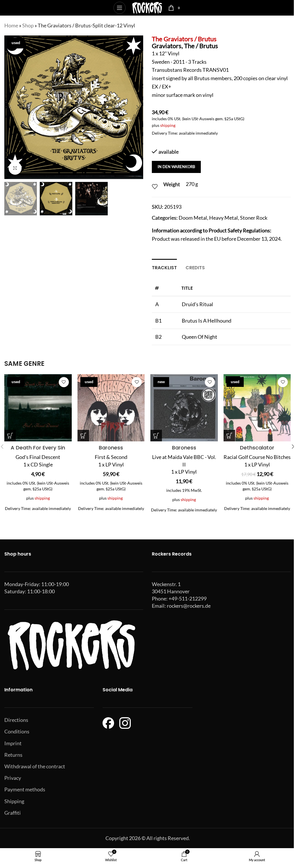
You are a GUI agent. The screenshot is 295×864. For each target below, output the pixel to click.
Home (11, 25)
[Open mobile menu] (119, 8)
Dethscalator (257, 447)
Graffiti (12, 813)
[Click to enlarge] (15, 168)
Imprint (13, 743)
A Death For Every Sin (38, 447)
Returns (13, 755)
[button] (10, 107)
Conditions (16, 731)
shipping (167, 125)
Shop (28, 25)
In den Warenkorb (176, 166)
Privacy (12, 778)
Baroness (111, 447)
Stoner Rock (253, 217)
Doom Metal (193, 217)
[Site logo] (147, 7)
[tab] (164, 267)
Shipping (14, 801)
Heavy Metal (223, 217)
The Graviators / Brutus (184, 39)
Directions (16, 720)
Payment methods (24, 789)
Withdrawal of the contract (34, 766)
